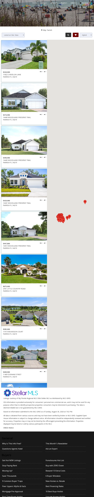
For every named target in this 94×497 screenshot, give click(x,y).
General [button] (53, 3)
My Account (86, 3)
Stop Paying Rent (9, 465)
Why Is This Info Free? (11, 443)
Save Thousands (9, 476)
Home (34, 3)
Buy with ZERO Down (55, 465)
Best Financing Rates (55, 486)
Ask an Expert (51, 448)
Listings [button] (43, 3)
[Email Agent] (4, 3)
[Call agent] (7, 3)
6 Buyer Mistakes (53, 476)
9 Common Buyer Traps (12, 481)
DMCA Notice (8, 428)
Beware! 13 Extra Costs (55, 470)
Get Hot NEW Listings (11, 460)
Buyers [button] (63, 3)
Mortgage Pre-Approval (12, 491)
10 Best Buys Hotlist (54, 491)
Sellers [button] (73, 3)
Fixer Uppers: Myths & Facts (14, 486)
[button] (85, 202)
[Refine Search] (68, 35)
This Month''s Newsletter (57, 443)
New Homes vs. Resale (55, 481)
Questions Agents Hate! (12, 448)
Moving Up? (7, 470)
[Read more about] (24, 61)
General (7, 438)
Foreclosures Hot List (55, 460)
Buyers (6, 455)
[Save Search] (76, 35)
